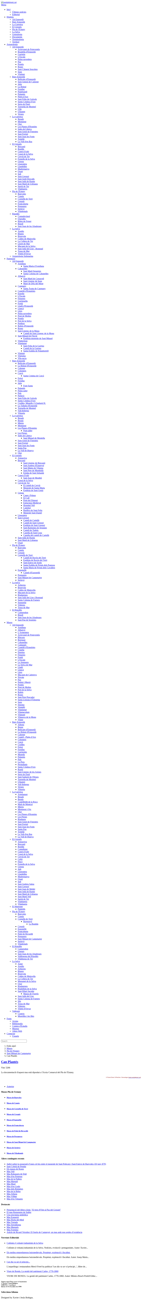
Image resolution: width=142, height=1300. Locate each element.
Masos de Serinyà (13, 1148)
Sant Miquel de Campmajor (19, 1053)
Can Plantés (9, 1062)
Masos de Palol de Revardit (17, 1131)
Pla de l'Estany (13, 1051)
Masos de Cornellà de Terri (17, 1109)
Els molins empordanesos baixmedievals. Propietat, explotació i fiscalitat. (38, 1252)
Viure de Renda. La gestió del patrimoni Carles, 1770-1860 (32, 1271)
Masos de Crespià (13, 1114)
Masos (9, 1048)
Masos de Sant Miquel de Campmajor (21, 1142)
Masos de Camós (13, 1103)
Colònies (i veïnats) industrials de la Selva (25, 1243)
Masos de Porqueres (14, 1136)
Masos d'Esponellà (14, 1120)
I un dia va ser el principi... (18, 1262)
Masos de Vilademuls (15, 1153)
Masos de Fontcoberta (15, 1125)
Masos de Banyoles (14, 1098)
